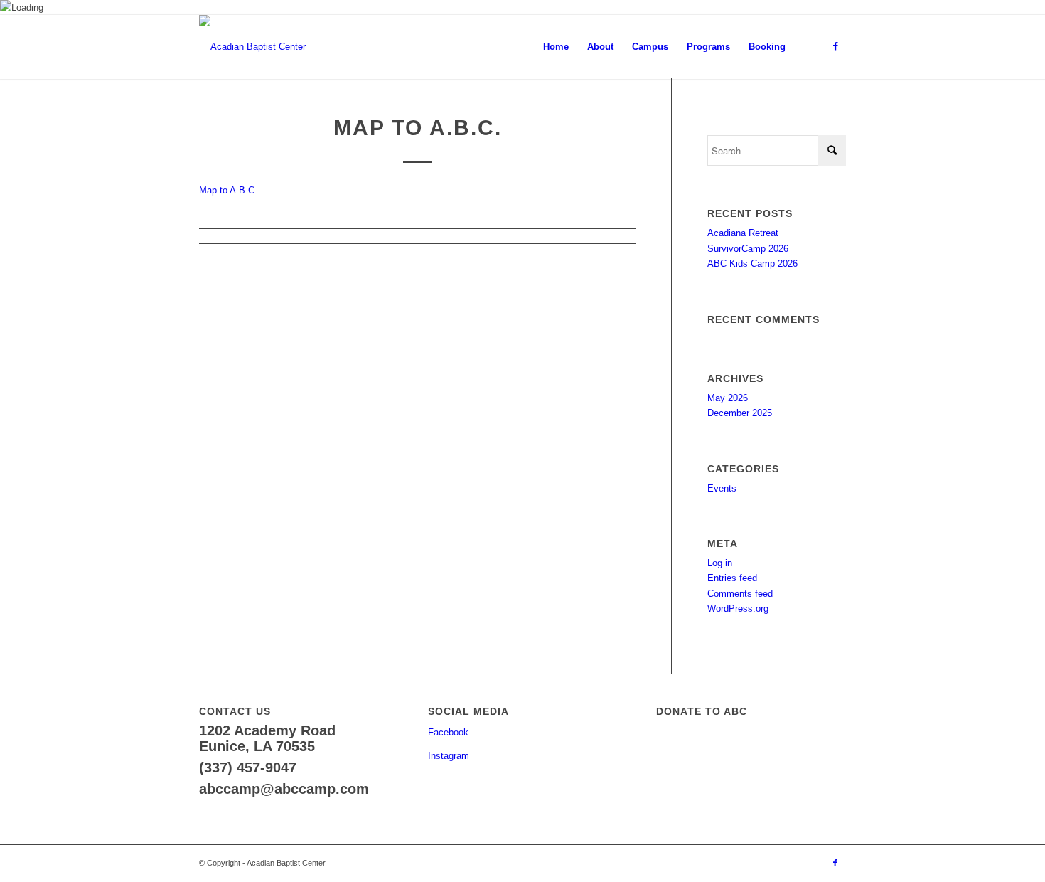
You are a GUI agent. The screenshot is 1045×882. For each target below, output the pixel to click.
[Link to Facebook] (835, 46)
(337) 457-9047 (247, 767)
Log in (719, 563)
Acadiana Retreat (742, 233)
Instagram (448, 755)
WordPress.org (737, 608)
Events (721, 488)
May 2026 (727, 398)
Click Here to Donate (742, 753)
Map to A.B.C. (228, 190)
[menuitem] (556, 47)
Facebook (448, 732)
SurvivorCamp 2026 (747, 248)
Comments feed (740, 593)
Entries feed (732, 578)
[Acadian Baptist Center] (252, 47)
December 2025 (739, 413)
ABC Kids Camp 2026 (752, 263)
